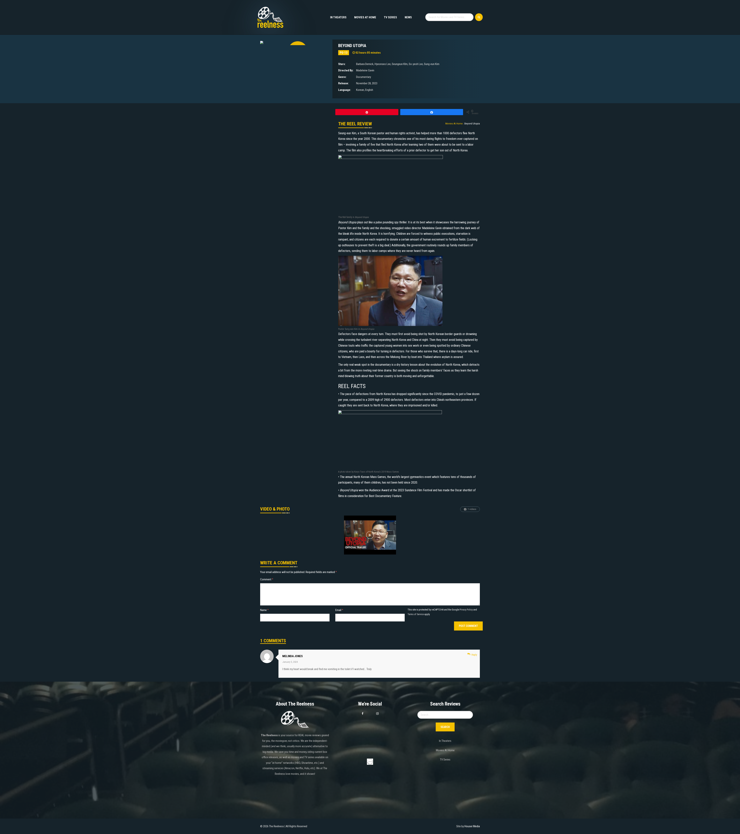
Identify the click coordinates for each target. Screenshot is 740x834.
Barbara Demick (364, 64)
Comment (266, 579)
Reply (474, 654)
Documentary (363, 77)
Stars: (342, 64)
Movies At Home (365, 17)
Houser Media (472, 826)
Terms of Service (416, 614)
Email (339, 610)
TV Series (390, 17)
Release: (343, 83)
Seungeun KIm (400, 64)
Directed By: (345, 70)
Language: (344, 90)
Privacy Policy (466, 609)
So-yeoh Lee (416, 64)
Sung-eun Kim (431, 64)
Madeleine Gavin (365, 70)
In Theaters (338, 17)
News (408, 17)
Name (264, 610)
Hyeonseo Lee (383, 64)
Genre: (342, 77)
